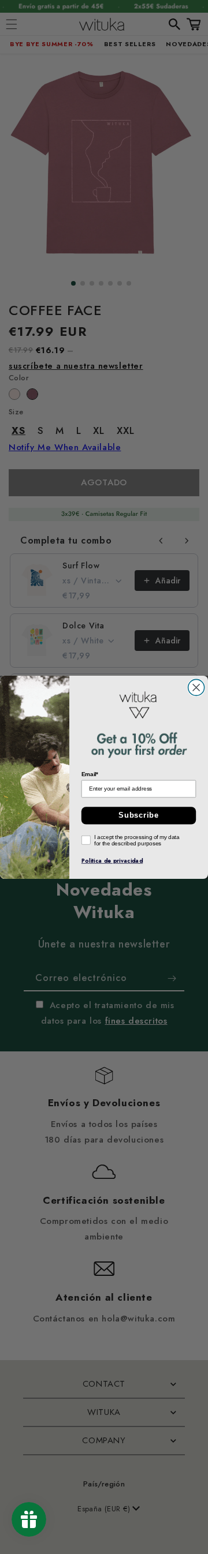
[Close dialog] (196, 687)
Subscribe (138, 815)
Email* (90, 773)
